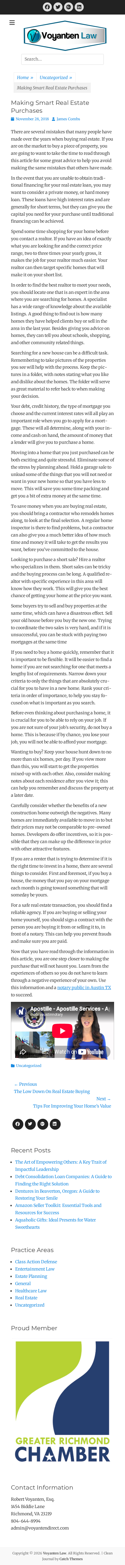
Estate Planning (31, 1276)
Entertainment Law (35, 1269)
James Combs (68, 119)
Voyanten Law (54, 1553)
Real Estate (26, 1298)
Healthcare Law (31, 1291)
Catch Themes (71, 1559)
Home (25, 77)
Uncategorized (56, 77)
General (23, 1283)
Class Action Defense (36, 1261)
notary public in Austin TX (84, 987)
